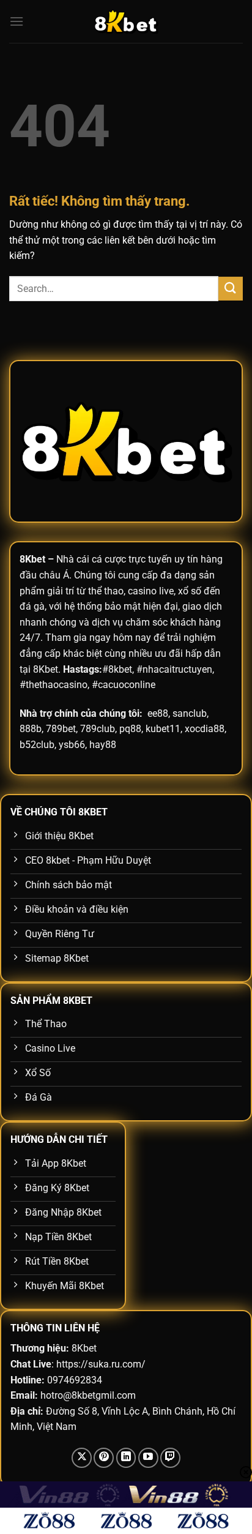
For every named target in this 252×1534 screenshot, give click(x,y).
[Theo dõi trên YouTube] (148, 1458)
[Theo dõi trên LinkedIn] (126, 1458)
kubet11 (163, 729)
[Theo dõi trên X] (82, 1458)
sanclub (189, 713)
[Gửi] (230, 289)
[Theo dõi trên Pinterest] (104, 1458)
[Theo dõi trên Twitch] (170, 1458)
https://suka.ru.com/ (101, 1364)
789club (97, 729)
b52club (37, 744)
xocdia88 (204, 729)
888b (31, 729)
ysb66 (72, 744)
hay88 (102, 744)
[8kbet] (126, 21)
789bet (61, 729)
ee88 (157, 713)
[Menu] (16, 21)
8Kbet (32, 559)
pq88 (130, 729)
